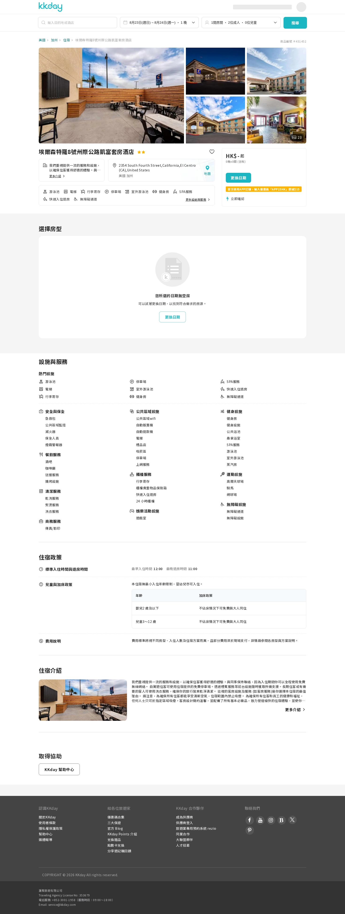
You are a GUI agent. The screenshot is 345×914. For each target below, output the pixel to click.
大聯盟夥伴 (184, 839)
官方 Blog (115, 828)
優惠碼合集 (116, 817)
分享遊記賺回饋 (119, 850)
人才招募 (183, 845)
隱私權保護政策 (51, 828)
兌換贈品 (114, 839)
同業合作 (183, 834)
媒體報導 (45, 839)
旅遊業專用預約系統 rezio (196, 828)
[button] (295, 23)
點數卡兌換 (116, 845)
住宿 (66, 40)
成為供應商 (184, 817)
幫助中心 (45, 834)
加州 (54, 40)
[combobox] (159, 22)
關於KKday (47, 817)
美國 (42, 40)
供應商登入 (184, 822)
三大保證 (114, 822)
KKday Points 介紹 (122, 834)
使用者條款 (47, 822)
